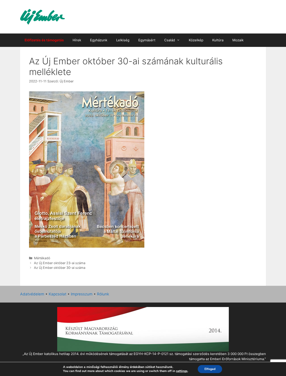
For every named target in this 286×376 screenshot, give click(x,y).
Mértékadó (42, 258)
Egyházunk (98, 40)
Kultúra (217, 40)
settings (181, 371)
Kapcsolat (57, 294)
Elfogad (209, 369)
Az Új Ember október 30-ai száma (59, 267)
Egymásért (146, 40)
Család (169, 40)
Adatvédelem (32, 294)
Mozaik (238, 40)
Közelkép (196, 40)
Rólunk (103, 294)
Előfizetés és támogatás (44, 40)
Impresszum (82, 294)
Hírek (77, 40)
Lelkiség (122, 40)
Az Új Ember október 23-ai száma (59, 263)
